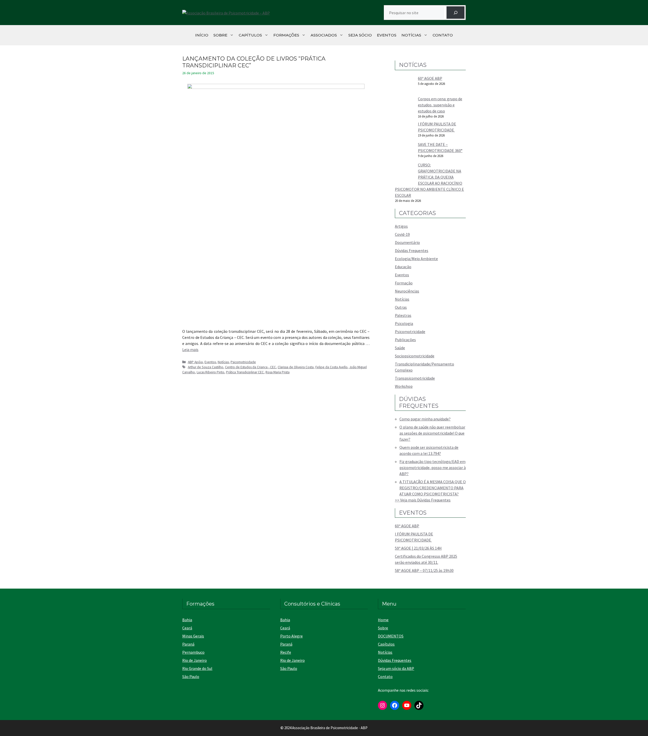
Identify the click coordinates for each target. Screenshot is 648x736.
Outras (401, 307)
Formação (404, 282)
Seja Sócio (360, 35)
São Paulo (190, 676)
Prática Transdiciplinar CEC (245, 372)
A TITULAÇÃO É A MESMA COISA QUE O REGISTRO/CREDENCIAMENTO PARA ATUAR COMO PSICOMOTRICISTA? (432, 487)
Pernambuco (193, 652)
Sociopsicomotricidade (414, 355)
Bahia (187, 619)
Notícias (411, 35)
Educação (403, 266)
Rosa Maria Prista (278, 372)
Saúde (400, 347)
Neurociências (407, 291)
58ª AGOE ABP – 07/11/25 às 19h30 (424, 570)
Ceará (187, 627)
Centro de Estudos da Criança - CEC (250, 367)
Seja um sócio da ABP (396, 668)
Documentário (407, 242)
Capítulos (250, 35)
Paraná (188, 644)
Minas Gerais (193, 635)
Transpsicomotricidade (415, 378)
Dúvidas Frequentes (411, 250)
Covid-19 (402, 234)
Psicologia (404, 323)
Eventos (386, 35)
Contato (443, 35)
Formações (286, 35)
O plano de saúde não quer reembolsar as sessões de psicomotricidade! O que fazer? (432, 433)
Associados (324, 35)
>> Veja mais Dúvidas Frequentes (423, 499)
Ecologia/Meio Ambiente (416, 258)
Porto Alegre (291, 635)
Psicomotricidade (243, 362)
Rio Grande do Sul (197, 668)
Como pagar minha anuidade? (425, 418)
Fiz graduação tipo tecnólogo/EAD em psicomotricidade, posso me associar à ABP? (432, 467)
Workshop (404, 386)
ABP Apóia (195, 362)
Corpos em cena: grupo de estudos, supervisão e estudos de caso (440, 104)
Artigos (401, 226)
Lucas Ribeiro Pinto (210, 372)
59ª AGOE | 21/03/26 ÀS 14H (418, 548)
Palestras (403, 315)
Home (383, 619)
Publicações (405, 339)
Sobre (220, 35)
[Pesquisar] (455, 12)
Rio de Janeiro (194, 660)
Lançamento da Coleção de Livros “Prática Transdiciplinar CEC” (254, 62)
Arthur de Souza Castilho (205, 367)
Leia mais (190, 349)
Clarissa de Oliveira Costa (296, 367)
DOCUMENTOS (390, 635)
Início (201, 35)
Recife (285, 652)
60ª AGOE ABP (430, 78)
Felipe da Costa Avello (331, 367)
